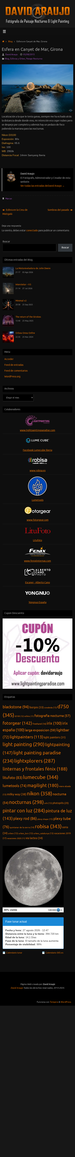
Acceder (8, 359)
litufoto (12, 777)
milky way (16, 794)
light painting (23, 744)
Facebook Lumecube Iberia (37, 450)
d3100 (19, 716)
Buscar (6, 241)
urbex (13, 833)
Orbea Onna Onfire (25, 333)
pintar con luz (24, 811)
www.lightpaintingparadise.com (37, 430)
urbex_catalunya (43, 833)
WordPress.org (12, 376)
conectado (32, 230)
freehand (39, 724)
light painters (55, 737)
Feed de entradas (13, 364)
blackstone (16, 707)
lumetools (15, 786)
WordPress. (66, 1002)
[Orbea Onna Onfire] (8, 341)
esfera (29, 716)
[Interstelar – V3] (8, 293)
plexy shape (45, 819)
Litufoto (37, 540)
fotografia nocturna (52, 716)
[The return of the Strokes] (8, 325)
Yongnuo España (37, 602)
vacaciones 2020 (16, 838)
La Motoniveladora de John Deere (33, 268)
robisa (48, 826)
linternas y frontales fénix (35, 769)
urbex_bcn (25, 833)
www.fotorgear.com (37, 519)
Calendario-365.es (54, 953)
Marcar (8, 198)
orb (48, 803)
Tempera (54, 1002)
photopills (60, 803)
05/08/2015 (29, 54)
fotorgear (17, 723)
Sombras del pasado (59, 209)
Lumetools (37, 500)
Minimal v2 (21, 300)
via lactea (34, 838)
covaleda (50, 707)
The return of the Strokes (28, 316)
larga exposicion (40, 730)
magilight (42, 785)
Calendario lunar (14, 953)
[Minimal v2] (8, 309)
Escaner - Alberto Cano (37, 582)
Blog (10, 41)
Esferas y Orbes (17, 58)
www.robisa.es (38, 470)
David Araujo (11, 54)
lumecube (40, 777)
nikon (39, 793)
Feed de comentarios (16, 370)
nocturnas (26, 802)
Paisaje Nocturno (34, 58)
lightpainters (26, 737)
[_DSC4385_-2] (37, 88)
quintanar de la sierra (22, 827)
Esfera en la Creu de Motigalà (15, 211)
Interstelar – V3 (23, 284)
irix (54, 723)
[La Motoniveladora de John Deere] (8, 277)
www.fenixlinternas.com (37, 560)
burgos (36, 707)
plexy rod (25, 818)
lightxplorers (34, 761)
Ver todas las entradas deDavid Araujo (42, 185)
